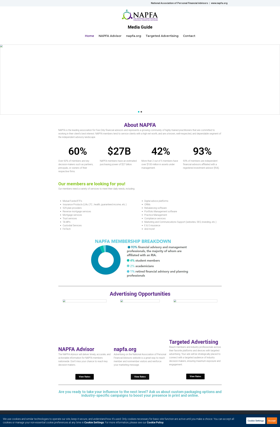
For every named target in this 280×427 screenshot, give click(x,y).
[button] (138, 112)
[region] (140, 80)
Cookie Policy (155, 422)
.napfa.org (222, 3)
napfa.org (133, 36)
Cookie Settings (256, 420)
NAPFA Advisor (110, 36)
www (213, 3)
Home (89, 36)
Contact (189, 36)
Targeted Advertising (162, 36)
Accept (272, 420)
